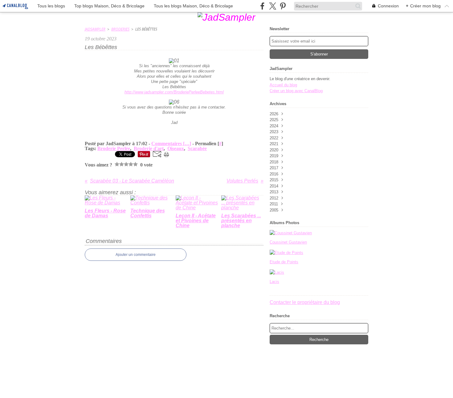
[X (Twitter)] (272, 6)
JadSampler (95, 29)
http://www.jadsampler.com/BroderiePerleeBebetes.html (174, 92)
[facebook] (262, 6)
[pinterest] (283, 6)
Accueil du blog (283, 85)
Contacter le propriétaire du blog (305, 302)
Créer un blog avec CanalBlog (296, 90)
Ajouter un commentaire (136, 254)
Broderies (120, 29)
